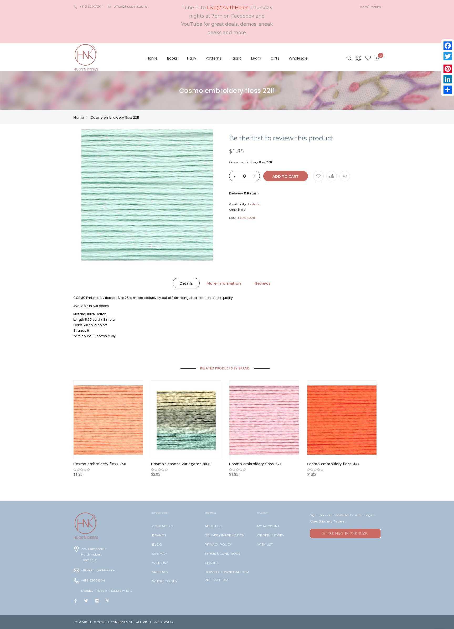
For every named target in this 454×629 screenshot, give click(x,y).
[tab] (186, 283)
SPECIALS (160, 572)
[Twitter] (447, 56)
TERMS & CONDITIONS (222, 554)
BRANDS (159, 535)
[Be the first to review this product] (108, 469)
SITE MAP (159, 554)
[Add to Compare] (331, 176)
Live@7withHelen (228, 7)
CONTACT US (162, 526)
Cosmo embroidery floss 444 (333, 463)
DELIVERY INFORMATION (225, 535)
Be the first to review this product (281, 138)
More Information (224, 283)
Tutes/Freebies (370, 7)
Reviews (263, 283)
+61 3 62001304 (92, 6)
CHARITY (212, 563)
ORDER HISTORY (270, 535)
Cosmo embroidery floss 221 (255, 463)
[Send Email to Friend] (344, 176)
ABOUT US (213, 526)
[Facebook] (447, 45)
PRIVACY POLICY (218, 544)
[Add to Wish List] (318, 176)
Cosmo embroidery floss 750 (99, 463)
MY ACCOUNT (268, 526)
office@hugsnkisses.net (131, 6)
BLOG (157, 544)
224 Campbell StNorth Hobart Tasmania (94, 554)
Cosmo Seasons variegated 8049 (181, 463)
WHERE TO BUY (164, 581)
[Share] (447, 89)
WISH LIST (160, 563)
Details (186, 283)
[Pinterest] (447, 69)
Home (152, 58)
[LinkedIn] (447, 79)
